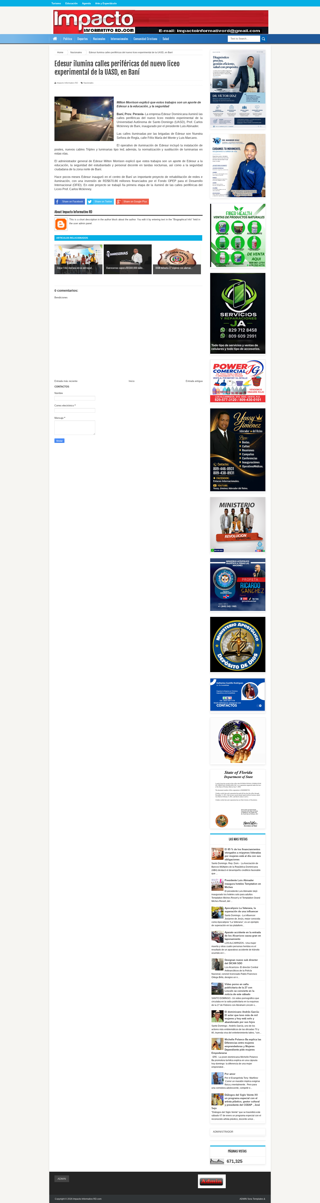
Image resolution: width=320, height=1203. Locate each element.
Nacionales (89, 83)
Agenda (86, 3)
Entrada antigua (194, 381)
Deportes (82, 39)
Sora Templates (255, 1199)
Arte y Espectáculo (106, 3)
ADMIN (62, 1178)
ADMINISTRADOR (223, 1131)
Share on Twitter (103, 201)
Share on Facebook (72, 201)
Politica (67, 39)
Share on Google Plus (135, 201)
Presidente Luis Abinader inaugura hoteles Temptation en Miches (243, 883)
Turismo (56, 3)
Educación (71, 3)
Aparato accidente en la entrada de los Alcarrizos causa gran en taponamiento (243, 935)
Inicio (131, 381)
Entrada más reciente (65, 381)
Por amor (230, 1074)
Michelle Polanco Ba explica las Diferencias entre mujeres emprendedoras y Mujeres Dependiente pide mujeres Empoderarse (236, 1046)
